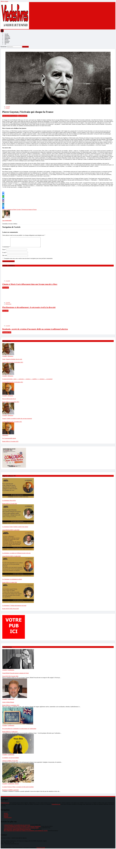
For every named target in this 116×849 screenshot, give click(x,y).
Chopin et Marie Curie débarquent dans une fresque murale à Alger (29, 284)
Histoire (6, 39)
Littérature (7, 36)
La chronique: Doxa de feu (9, 500)
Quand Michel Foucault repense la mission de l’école (15, 673)
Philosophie (7, 38)
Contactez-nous (8, 817)
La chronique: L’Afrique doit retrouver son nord (14, 605)
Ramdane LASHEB (7, 790)
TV (5, 44)
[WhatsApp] (58, 196)
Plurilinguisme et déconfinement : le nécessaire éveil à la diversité (29, 307)
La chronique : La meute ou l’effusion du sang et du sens (16, 553)
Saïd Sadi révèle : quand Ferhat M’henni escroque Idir (17, 829)
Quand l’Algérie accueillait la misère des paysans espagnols (17, 418)
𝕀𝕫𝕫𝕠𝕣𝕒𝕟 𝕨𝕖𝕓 (41, 847)
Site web (4, 255)
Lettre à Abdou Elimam (8, 702)
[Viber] (58, 200)
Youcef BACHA (6, 676)
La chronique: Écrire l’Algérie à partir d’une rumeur (15, 526)
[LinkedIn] (58, 204)
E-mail (4, 252)
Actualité (7, 35)
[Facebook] (58, 193)
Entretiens (7, 41)
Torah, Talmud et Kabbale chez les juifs (12, 359)
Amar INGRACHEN (22, 115)
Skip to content (4, 1)
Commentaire (6, 246)
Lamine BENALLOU (8, 362)
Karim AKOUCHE (7, 608)
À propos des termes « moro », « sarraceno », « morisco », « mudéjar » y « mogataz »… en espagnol (27, 379)
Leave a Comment (19, 209)
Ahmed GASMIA (7, 760)
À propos (6, 814)
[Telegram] (58, 206)
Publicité (6, 816)
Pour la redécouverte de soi (9, 398)
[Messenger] (58, 195)
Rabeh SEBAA (6, 402)
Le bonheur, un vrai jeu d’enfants (10, 757)
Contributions (10, 670)
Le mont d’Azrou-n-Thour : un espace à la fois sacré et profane (18, 786)
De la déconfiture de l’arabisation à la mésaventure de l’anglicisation (19, 728)
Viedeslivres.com (5, 803)
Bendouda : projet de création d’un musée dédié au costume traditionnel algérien (35, 329)
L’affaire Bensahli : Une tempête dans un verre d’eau (17, 825)
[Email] (58, 202)
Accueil (6, 34)
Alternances (10, 356)
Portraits (7, 42)
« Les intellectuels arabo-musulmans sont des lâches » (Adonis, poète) (21, 827)
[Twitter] (58, 198)
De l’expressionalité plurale (9, 438)
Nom (4, 249)
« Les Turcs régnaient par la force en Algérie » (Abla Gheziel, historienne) (22, 826)
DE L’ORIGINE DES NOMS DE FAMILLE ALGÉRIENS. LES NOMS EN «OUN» (26, 830)
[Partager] (58, 208)
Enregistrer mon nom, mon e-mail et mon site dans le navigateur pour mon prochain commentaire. (28, 258)
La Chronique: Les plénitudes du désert (12, 579)
